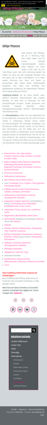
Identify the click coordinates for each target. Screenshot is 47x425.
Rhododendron (27, 234)
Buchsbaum (18, 167)
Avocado (7, 158)
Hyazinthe (21, 197)
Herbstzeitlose (21, 195)
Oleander (7, 225)
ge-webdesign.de (38, 412)
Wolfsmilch (22, 261)
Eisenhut (29, 180)
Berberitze (27, 162)
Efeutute (11, 180)
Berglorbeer (36, 162)
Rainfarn (7, 234)
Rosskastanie (37, 237)
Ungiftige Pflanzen (20, 386)
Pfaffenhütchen (25, 228)
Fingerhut (27, 183)
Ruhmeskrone (9, 239)
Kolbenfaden (31, 203)
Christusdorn (18, 173)
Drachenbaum (20, 176)
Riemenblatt (16, 234)
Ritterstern (8, 237)
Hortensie (31, 195)
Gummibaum (25, 191)
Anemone (15, 156)
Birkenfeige (8, 164)
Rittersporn (37, 234)
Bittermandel (18, 164)
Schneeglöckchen (11, 245)
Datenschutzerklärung (36, 409)
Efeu (6, 180)
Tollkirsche (19, 252)
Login (42, 415)
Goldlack (7, 191)
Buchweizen (28, 167)
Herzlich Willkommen (19, 341)
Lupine (6, 212)
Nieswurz (17, 221)
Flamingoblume (38, 183)
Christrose (8, 173)
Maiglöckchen (9, 215)
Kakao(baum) (9, 201)
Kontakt (16, 364)
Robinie (16, 237)
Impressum (22, 409)
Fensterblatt (13, 183)
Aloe (18, 153)
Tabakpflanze (9, 252)
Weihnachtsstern (10, 261)
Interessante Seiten (20, 371)
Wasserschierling (23, 259)
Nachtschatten (9, 219)
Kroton (28, 206)
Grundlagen (17, 378)
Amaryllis (7, 156)
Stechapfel (8, 249)
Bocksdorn (28, 164)
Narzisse (40, 219)
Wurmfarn (41, 261)
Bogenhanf (8, 167)
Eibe (17, 180)
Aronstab (37, 156)
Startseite (16, 32)
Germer (14, 189)
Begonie (7, 162)
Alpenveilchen (26, 153)
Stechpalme (17, 249)
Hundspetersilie (10, 197)
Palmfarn (7, 228)
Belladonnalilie (16, 162)
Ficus (21, 183)
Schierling (17, 243)
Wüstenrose (31, 261)
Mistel (30, 215)
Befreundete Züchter (20, 367)
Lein (29, 209)
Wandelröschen (10, 259)
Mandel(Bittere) (21, 215)
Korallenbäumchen (11, 206)
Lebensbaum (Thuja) (12, 209)
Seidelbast (22, 245)
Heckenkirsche (9, 195)
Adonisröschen (10, 153)
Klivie (24, 203)
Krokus (22, 206)
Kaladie (18, 201)
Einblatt (22, 180)
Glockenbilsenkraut (31, 189)
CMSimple (19, 412)
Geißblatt (7, 189)
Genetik (16, 375)
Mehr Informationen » (14, 5)
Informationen (27, 32)
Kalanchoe (26, 201)
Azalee (14, 158)
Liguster (24, 209)
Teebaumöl (18, 293)
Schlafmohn (26, 243)
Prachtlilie (13, 231)
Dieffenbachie (9, 176)
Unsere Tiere (16, 345)
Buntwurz (37, 167)
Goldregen (16, 191)
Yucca (6, 265)
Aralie (22, 156)
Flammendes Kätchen (12, 186)
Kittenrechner (18, 360)
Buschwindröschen (11, 169)
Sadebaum (8, 243)
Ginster (21, 189)
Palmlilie (15, 228)
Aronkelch (29, 156)
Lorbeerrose (35, 209)
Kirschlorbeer (16, 203)
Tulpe (26, 252)
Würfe (29, 35)
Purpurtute (21, 231)
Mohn (35, 215)
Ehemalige (15, 352)
